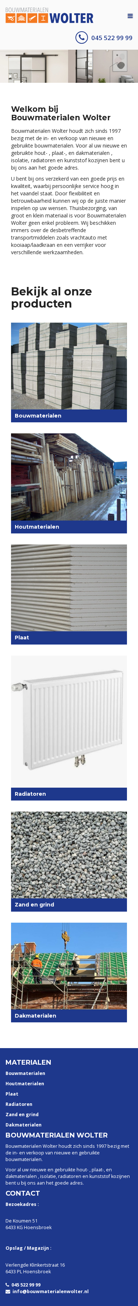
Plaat (12, 1094)
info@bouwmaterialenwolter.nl (51, 1291)
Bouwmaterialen (25, 1073)
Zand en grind (22, 1114)
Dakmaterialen (24, 1125)
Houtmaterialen (25, 1083)
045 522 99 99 (111, 37)
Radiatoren (19, 1104)
